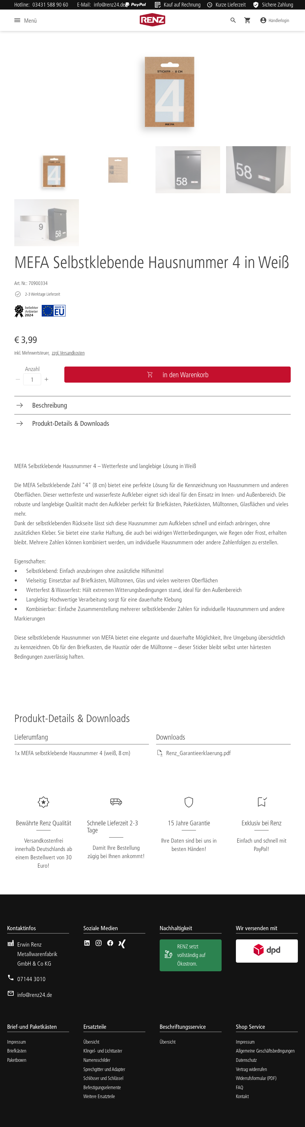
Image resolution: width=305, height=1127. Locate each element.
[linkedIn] (87, 943)
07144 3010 (31, 979)
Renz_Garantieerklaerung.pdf (198, 753)
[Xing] (122, 943)
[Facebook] (110, 943)
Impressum (16, 1042)
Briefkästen (16, 1050)
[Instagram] (98, 943)
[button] (233, 20)
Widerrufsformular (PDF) (256, 1078)
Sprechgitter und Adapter (104, 1069)
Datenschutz (246, 1060)
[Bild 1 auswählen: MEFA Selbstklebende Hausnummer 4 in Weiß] (46, 169)
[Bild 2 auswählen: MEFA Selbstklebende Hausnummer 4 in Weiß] (117, 169)
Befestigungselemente (102, 1087)
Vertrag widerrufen (251, 1069)
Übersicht (91, 1042)
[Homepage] (152, 20)
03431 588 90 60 (50, 4)
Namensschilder (96, 1060)
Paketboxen (16, 1060)
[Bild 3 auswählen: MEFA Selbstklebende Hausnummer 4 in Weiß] (187, 169)
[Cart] (247, 20)
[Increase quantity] (46, 379)
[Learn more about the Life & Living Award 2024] (26, 311)
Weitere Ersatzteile (99, 1096)
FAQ (239, 1087)
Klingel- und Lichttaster (102, 1050)
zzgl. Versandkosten (68, 353)
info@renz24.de (109, 4)
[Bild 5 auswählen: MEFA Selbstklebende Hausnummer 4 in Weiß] (46, 222)
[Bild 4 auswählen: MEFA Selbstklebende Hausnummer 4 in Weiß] (258, 169)
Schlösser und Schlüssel (103, 1078)
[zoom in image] (152, 88)
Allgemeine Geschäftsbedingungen (265, 1050)
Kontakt (242, 1096)
